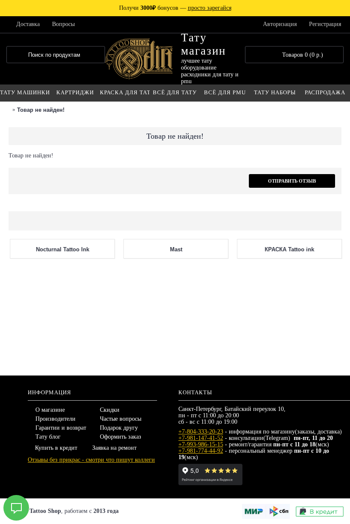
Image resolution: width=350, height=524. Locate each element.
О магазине (50, 410)
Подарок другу (119, 428)
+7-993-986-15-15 (200, 444)
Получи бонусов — (175, 8)
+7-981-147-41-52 (200, 438)
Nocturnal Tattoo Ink (61, 349)
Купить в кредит (56, 448)
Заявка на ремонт (114, 448)
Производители (55, 419)
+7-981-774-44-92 (200, 451)
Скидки (110, 410)
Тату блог (48, 437)
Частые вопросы (120, 419)
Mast (175, 349)
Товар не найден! (40, 110)
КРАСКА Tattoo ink (288, 349)
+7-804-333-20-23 (200, 431)
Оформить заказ (120, 437)
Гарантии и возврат (60, 428)
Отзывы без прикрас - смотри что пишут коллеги (91, 460)
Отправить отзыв (292, 180)
